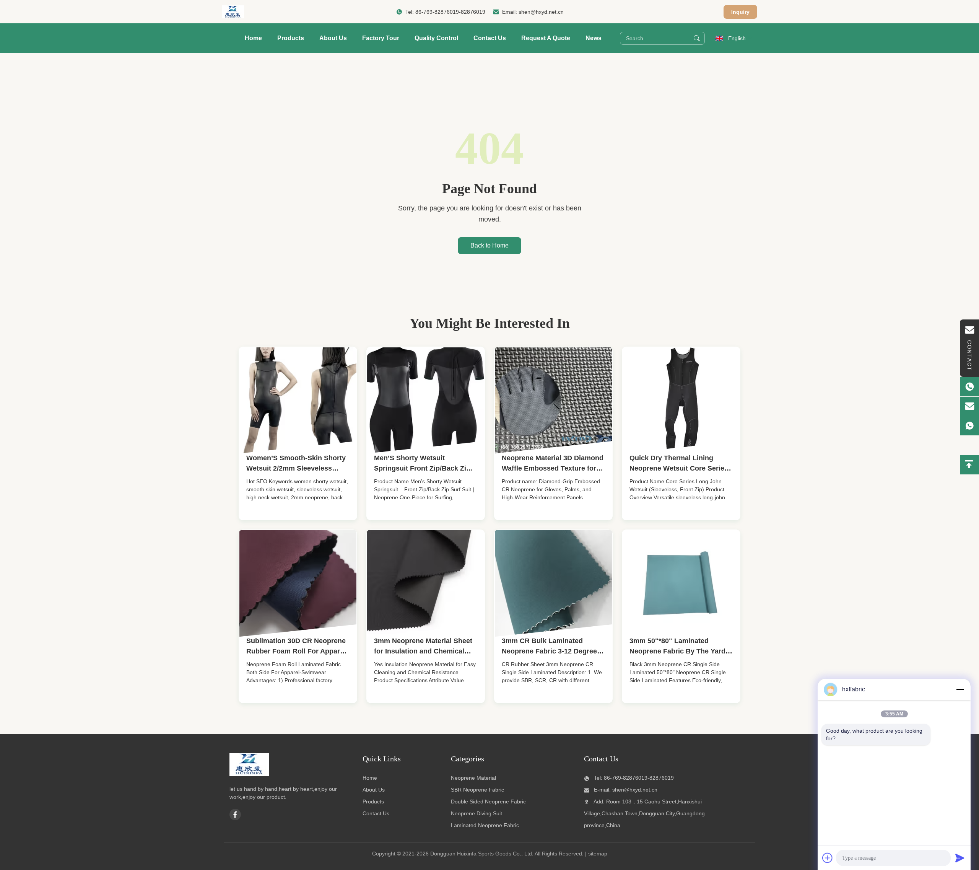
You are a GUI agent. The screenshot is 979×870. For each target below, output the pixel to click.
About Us (333, 38)
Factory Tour (380, 38)
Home (253, 38)
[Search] (696, 38)
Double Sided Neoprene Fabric (488, 801)
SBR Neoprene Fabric (477, 790)
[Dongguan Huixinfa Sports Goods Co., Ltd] (233, 11)
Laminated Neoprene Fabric (485, 825)
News (593, 38)
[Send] (960, 857)
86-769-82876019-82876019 (450, 12)
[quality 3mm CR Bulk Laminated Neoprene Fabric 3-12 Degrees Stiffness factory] (553, 583)
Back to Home (489, 245)
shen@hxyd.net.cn (541, 12)
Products (290, 38)
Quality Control (436, 38)
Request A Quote (545, 38)
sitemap (597, 853)
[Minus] (959, 689)
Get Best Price (271, 519)
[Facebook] (235, 814)
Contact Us (489, 38)
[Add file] (827, 857)
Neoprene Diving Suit (476, 813)
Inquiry (740, 12)
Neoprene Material (473, 778)
